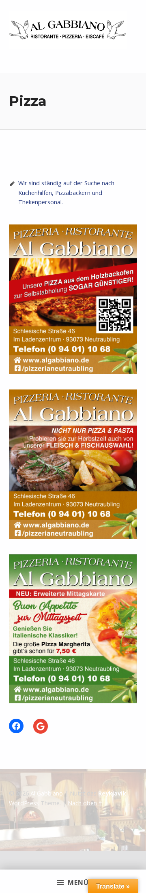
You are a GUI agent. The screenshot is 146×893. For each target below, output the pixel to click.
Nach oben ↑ (85, 803)
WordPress (24, 803)
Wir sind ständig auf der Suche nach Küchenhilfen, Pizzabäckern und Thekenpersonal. (66, 192)
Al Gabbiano (46, 793)
